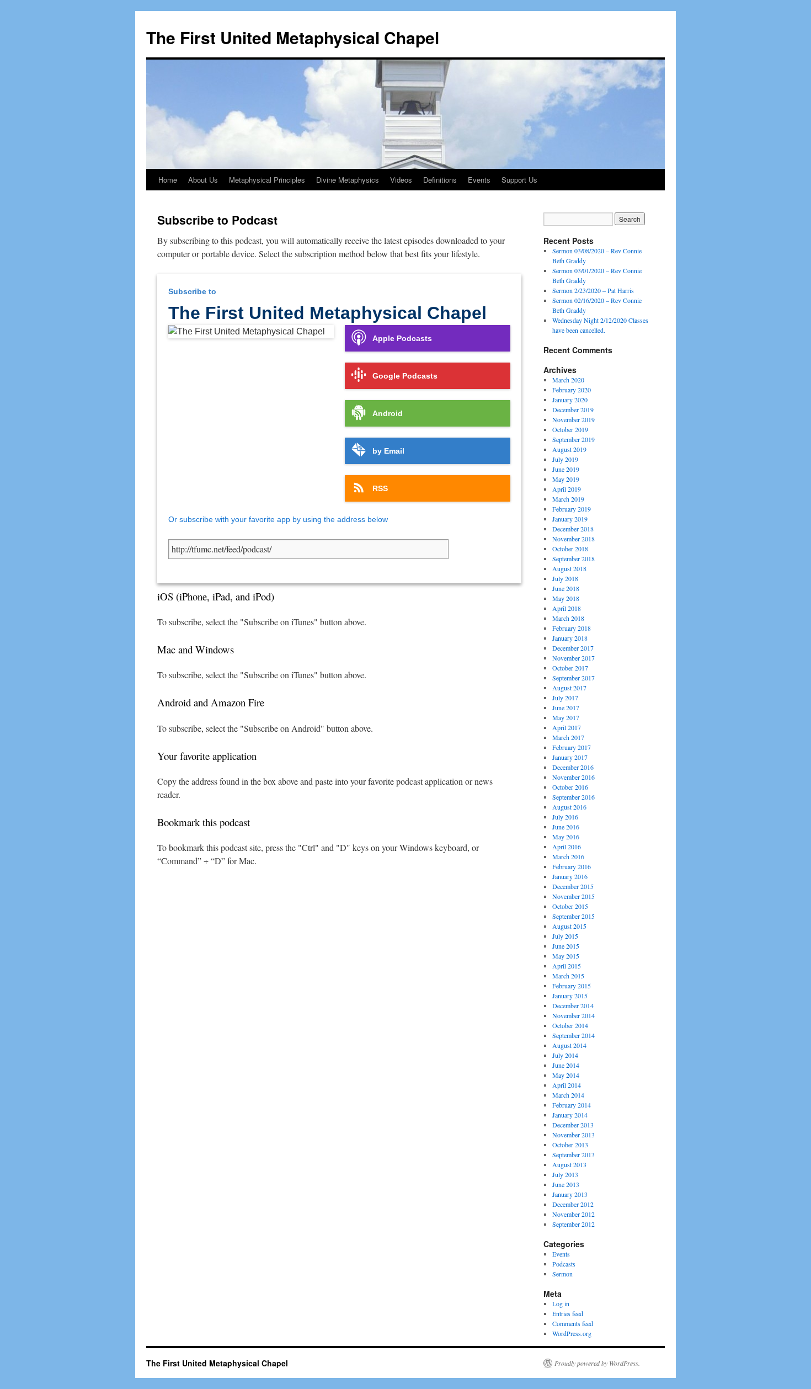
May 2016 (565, 836)
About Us (203, 179)
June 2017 (565, 707)
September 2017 (573, 677)
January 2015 (570, 995)
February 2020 (571, 389)
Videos (401, 179)
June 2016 (565, 826)
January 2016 (570, 876)
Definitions (440, 179)
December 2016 (573, 767)
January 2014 (570, 1114)
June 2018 (565, 588)
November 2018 (573, 538)
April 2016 (566, 846)
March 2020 (568, 379)
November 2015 (573, 896)
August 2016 (569, 806)
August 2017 (569, 687)
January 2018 (570, 638)
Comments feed (572, 1323)
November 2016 (573, 777)
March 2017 (568, 737)
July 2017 (565, 697)
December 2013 (573, 1124)
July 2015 (565, 936)
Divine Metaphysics (347, 179)
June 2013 (565, 1184)
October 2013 (570, 1144)
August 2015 (569, 926)
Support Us (519, 179)
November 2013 (573, 1134)
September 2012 (573, 1224)
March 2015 (568, 975)
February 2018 (571, 628)
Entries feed (567, 1313)
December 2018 (573, 528)
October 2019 (570, 429)
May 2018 (565, 598)
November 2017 (573, 657)
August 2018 (569, 568)
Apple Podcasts (402, 338)
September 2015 (573, 916)
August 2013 (569, 1164)
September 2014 (573, 1035)
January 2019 (570, 518)
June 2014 (565, 1065)
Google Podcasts (404, 375)
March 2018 (568, 618)
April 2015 (566, 965)
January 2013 (570, 1194)
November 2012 (573, 1214)
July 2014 (565, 1055)
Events (479, 179)
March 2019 (568, 498)
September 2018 (573, 558)
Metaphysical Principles (267, 179)
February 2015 (571, 985)
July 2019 (565, 459)
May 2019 (565, 479)
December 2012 (573, 1204)
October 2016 (570, 787)
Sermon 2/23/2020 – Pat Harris (593, 290)
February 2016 (571, 866)
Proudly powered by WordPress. (597, 1363)
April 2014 (566, 1085)
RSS (380, 488)
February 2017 (571, 747)
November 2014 (573, 1015)
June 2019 (565, 469)
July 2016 (565, 816)
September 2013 (573, 1154)
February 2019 (571, 508)
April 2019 (566, 489)
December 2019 (573, 409)
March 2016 (568, 856)
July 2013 (565, 1174)
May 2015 (565, 955)
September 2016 (573, 796)
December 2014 (573, 1005)
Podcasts (563, 1263)
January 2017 (570, 757)
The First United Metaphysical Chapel (292, 37)
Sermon (562, 1273)
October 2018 (570, 548)
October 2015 (570, 906)
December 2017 (573, 647)
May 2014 (565, 1075)
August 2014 (569, 1045)
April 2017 (566, 727)
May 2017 (565, 717)
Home (167, 179)
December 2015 (573, 886)
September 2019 (573, 439)
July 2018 (565, 578)
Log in (560, 1303)
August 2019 (569, 449)
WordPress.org (571, 1333)
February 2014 (571, 1104)
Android (387, 413)
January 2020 (570, 399)
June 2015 (565, 945)
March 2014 (568, 1094)
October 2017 (570, 667)
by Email (388, 450)
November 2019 (573, 419)
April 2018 (566, 608)
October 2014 (570, 1025)
